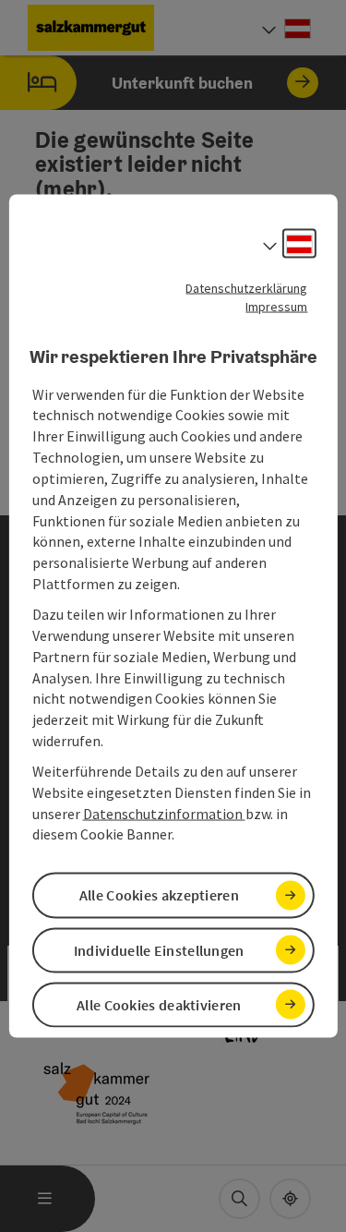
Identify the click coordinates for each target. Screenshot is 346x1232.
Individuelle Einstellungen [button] (159, 949)
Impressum (276, 306)
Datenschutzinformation (164, 812)
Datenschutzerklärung (246, 288)
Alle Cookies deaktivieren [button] (159, 1004)
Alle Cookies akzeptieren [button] (159, 895)
